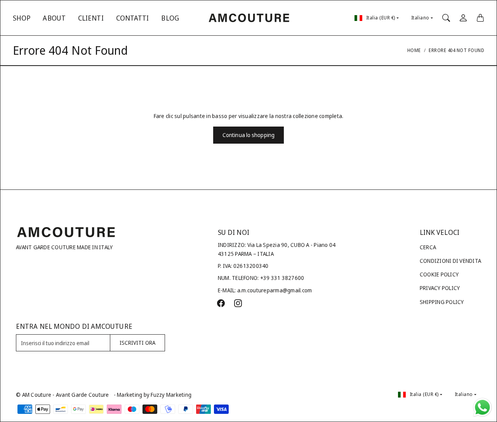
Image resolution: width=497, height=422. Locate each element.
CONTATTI (132, 18)
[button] (220, 303)
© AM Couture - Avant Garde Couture (62, 394)
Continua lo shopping (248, 135)
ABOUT (54, 18)
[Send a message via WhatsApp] (482, 407)
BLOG (170, 18)
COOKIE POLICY (439, 274)
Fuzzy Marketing (171, 394)
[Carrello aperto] (480, 17)
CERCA (428, 247)
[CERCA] (446, 17)
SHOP (21, 18)
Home (414, 50)
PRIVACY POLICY (440, 288)
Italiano (420, 17)
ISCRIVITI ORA (137, 342)
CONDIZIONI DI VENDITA (450, 260)
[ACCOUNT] (463, 17)
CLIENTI (91, 18)
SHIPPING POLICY (442, 302)
